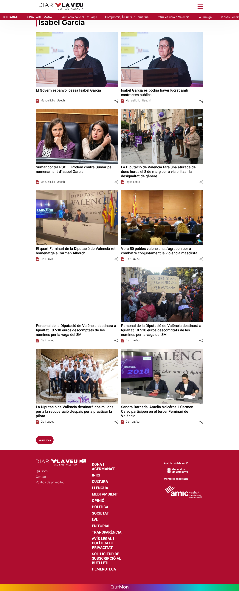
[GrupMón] (119, 587)
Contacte (42, 477)
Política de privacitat (50, 482)
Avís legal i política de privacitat (103, 543)
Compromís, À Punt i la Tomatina (127, 17)
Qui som (42, 471)
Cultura (100, 481)
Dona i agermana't (103, 466)
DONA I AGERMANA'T (40, 17)
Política (100, 507)
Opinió (98, 500)
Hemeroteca (104, 569)
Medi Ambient (105, 494)
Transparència (106, 532)
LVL (95, 519)
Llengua (100, 488)
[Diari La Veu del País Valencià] (43, 11)
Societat (100, 513)
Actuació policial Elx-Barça (79, 17)
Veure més (45, 440)
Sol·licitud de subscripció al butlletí (106, 558)
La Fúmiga (205, 17)
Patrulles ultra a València (173, 17)
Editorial (101, 526)
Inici (96, 475)
